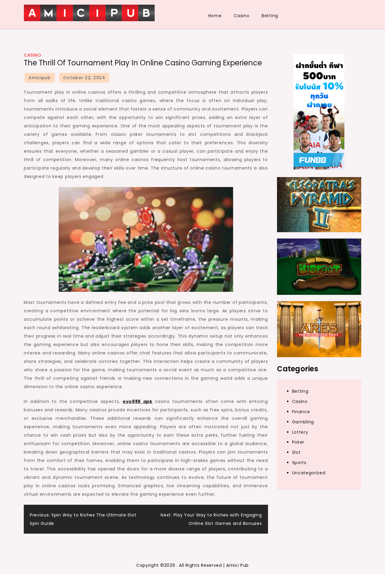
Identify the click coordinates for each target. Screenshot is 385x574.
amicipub (40, 78)
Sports (299, 463)
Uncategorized (308, 473)
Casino (241, 16)
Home (215, 16)
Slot (296, 452)
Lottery (300, 432)
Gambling (303, 422)
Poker (298, 442)
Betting (270, 16)
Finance (301, 412)
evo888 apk (137, 401)
